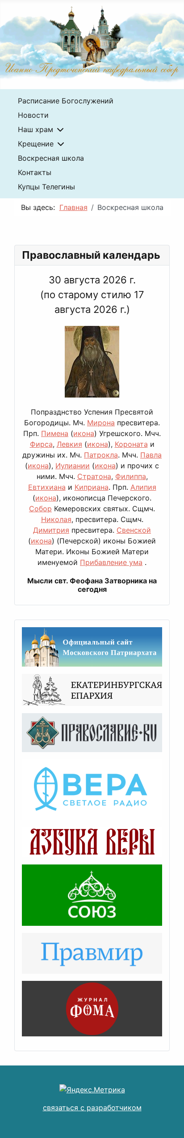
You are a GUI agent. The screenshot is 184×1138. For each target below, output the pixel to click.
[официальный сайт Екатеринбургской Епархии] (92, 689)
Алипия (143, 487)
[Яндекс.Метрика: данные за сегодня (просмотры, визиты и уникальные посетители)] (92, 1089)
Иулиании (72, 465)
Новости (33, 115)
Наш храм (35, 129)
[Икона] (92, 365)
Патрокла (101, 454)
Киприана (92, 487)
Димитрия (51, 530)
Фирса (41, 444)
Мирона (101, 422)
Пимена (54, 433)
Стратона (94, 476)
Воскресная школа (51, 158)
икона (83, 433)
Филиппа (130, 476)
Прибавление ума (111, 562)
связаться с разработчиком (92, 1107)
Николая (56, 519)
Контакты (34, 172)
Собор (40, 508)
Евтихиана (47, 487)
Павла (151, 454)
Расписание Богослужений (65, 100)
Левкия (69, 444)
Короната (131, 444)
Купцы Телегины (46, 186)
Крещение (36, 143)
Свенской (134, 530)
